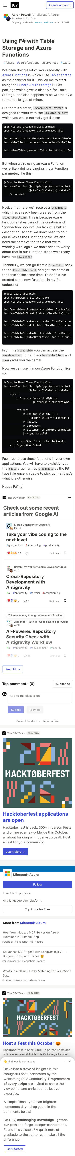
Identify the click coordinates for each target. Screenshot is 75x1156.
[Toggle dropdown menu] (69, 497)
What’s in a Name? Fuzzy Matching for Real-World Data (36, 975)
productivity (52, 545)
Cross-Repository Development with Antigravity (25, 582)
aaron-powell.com (44, 22)
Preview (34, 710)
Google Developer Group (52, 566)
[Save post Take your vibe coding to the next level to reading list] (65, 553)
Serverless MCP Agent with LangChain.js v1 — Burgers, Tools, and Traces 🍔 (34, 956)
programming (51, 592)
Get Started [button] (15, 1149)
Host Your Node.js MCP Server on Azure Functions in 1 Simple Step (30, 937)
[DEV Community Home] (14, 5)
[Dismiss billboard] (69, 1061)
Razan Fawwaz (23, 566)
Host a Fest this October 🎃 (32, 1043)
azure (65, 62)
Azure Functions (14, 75)
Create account (60, 5)
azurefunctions (28, 62)
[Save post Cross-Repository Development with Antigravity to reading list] (65, 601)
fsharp (9, 62)
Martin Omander (24, 524)
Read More (12, 669)
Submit (16, 710)
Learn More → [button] (15, 851)
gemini (35, 592)
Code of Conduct (26, 721)
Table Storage (60, 75)
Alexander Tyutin (24, 621)
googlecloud (15, 545)
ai (8, 592)
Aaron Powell (21, 14)
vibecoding (33, 545)
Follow (37, 884)
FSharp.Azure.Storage (34, 85)
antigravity (20, 592)
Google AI (44, 524)
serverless (50, 62)
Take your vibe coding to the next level (36, 537)
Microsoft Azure (47, 14)
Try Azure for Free (37, 909)
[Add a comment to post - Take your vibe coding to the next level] (27, 553)
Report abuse (51, 721)
